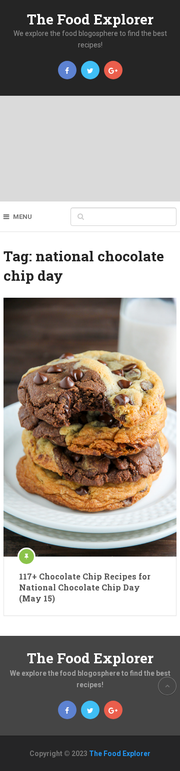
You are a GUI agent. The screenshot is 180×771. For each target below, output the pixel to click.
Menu (22, 216)
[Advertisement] (90, 148)
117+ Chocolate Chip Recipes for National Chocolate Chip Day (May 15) (84, 587)
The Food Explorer (90, 19)
